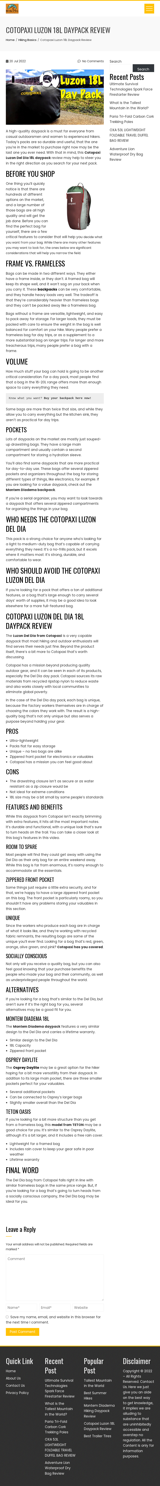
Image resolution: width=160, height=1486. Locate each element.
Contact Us (15, 1385)
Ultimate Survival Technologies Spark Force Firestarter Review (131, 89)
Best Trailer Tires (97, 1436)
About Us (13, 1378)
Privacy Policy (17, 1392)
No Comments (93, 61)
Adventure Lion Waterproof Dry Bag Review (126, 154)
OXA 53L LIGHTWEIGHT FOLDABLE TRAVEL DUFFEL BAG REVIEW (129, 135)
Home (11, 1371)
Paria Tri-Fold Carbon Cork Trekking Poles (56, 1427)
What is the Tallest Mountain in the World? (59, 1408)
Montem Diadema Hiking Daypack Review (99, 1410)
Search (116, 61)
